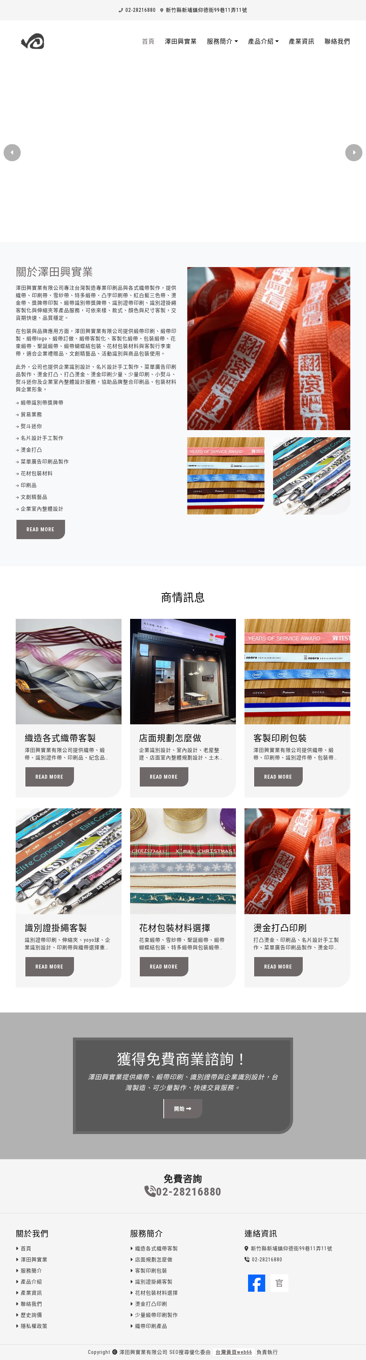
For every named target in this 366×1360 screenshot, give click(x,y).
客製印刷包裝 (280, 738)
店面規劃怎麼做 (170, 738)
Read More (40, 529)
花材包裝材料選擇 (175, 928)
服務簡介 (31, 1270)
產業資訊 (302, 41)
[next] (353, 152)
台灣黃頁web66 (234, 1352)
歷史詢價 (31, 1315)
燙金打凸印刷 (280, 928)
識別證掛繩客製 (56, 928)
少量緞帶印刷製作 (156, 1315)
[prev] (12, 152)
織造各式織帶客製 (60, 738)
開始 (180, 1109)
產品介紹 (31, 1282)
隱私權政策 (34, 1326)
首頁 (148, 41)
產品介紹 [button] (261, 41)
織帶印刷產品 (151, 1326)
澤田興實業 (181, 41)
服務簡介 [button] (220, 41)
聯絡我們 (337, 41)
